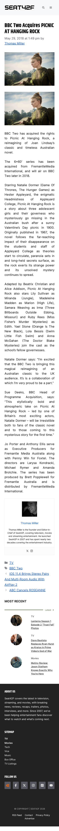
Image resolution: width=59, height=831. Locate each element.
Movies (9, 742)
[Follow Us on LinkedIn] (42, 785)
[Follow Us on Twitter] (24, 785)
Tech (7, 747)
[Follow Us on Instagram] (33, 785)
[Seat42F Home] (8, 785)
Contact (29, 815)
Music (8, 755)
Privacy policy (43, 815)
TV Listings (10, 763)
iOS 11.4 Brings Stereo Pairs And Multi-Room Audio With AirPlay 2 (27, 579)
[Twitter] (27, 551)
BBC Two (16, 568)
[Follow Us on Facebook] (16, 785)
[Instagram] (31, 551)
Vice (7, 751)
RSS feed (17, 815)
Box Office (10, 759)
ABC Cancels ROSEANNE (27, 590)
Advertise (29, 818)
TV (11, 563)
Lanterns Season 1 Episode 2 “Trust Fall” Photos (42, 625)
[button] (43, 7)
